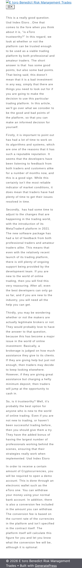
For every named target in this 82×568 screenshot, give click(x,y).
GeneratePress (46, 566)
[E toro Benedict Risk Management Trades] (38, 2)
